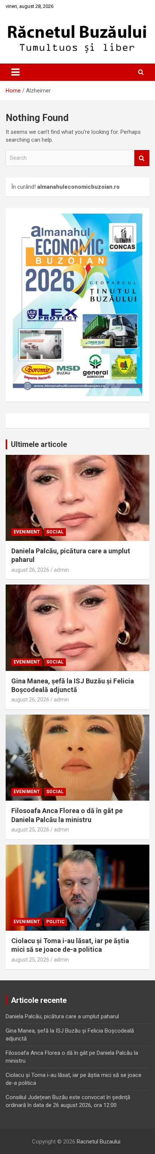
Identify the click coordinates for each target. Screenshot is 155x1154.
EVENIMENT (27, 532)
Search (141, 158)
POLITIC (55, 921)
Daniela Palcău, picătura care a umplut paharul (62, 1016)
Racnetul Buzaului (98, 1141)
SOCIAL (55, 532)
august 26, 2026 (30, 570)
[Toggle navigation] (15, 72)
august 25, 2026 (30, 830)
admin (61, 570)
